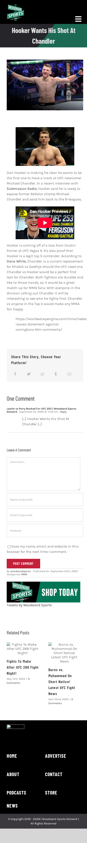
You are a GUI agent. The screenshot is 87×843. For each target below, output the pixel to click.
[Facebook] (15, 374)
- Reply (62, 411)
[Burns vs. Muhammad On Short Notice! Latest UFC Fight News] (64, 652)
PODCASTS (16, 792)
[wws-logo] (15, 6)
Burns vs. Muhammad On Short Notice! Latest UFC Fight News (61, 681)
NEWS (12, 805)
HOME (12, 756)
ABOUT (13, 774)
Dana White (16, 261)
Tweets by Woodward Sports (29, 605)
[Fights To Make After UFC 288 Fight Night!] (23, 648)
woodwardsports (20, 571)
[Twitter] (29, 374)
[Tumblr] (56, 374)
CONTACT (53, 774)
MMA (24, 574)
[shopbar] (43, 583)
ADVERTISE (55, 756)
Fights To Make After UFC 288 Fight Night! (23, 667)
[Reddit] (42, 374)
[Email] (69, 374)
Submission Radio (22, 188)
